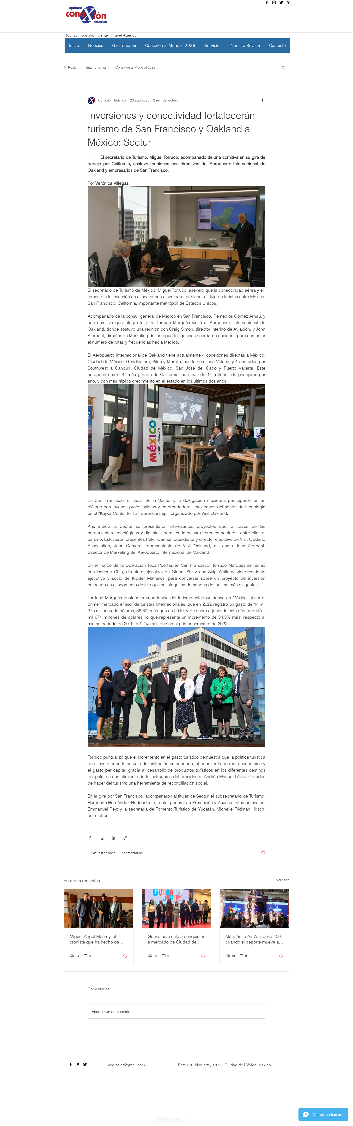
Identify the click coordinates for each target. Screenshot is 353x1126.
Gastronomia (96, 67)
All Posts (70, 67)
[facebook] (266, 2)
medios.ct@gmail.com (126, 1065)
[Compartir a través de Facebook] (90, 838)
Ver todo (282, 880)
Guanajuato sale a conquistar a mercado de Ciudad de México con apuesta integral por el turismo (176, 939)
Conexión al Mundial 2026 (135, 67)
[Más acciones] (262, 100)
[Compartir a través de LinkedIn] (113, 838)
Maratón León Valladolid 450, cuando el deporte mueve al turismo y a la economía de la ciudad (253, 939)
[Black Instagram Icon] (274, 2)
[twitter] (281, 2)
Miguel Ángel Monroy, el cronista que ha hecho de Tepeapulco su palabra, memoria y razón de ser (94, 939)
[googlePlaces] (288, 2)
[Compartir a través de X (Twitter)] (101, 838)
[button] (283, 67)
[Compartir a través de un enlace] (125, 838)
